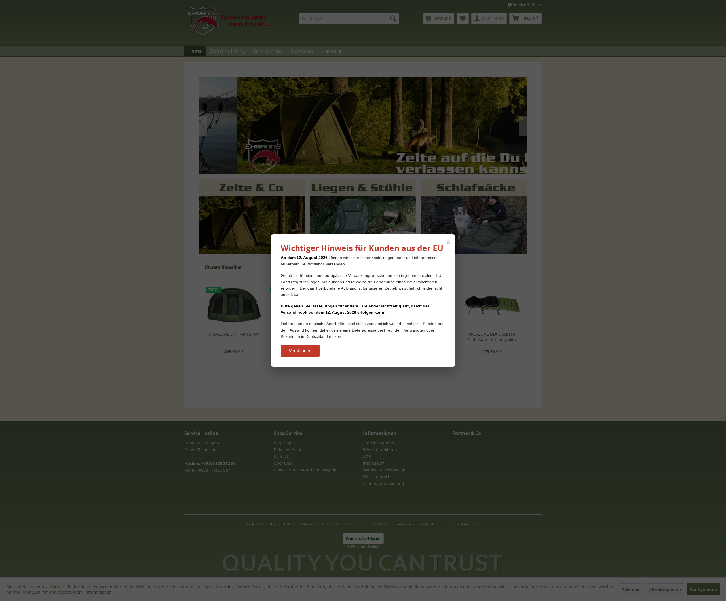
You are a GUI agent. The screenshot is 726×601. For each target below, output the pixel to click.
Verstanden (300, 350)
